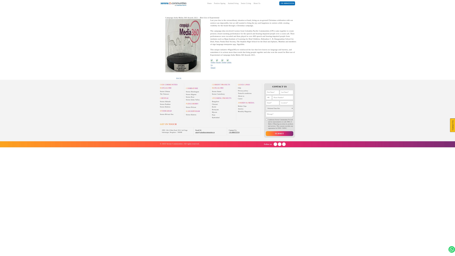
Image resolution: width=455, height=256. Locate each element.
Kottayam (215, 109)
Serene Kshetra (165, 107)
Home (209, 3)
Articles (240, 109)
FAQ (239, 88)
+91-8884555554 (287, 3)
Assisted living (233, 3)
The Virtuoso (164, 94)
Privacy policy (243, 91)
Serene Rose (190, 97)
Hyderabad (216, 117)
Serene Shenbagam (192, 92)
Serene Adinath (165, 101)
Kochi (214, 107)
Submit (279, 133)
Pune (213, 115)
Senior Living (246, 3)
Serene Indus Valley (193, 100)
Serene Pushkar (165, 104)
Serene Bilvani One (166, 114)
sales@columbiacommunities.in (205, 132)
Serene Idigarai (191, 94)
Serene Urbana (165, 91)
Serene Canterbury (218, 94)
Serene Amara (216, 91)
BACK (179, 78)
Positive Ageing (219, 3)
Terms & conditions (245, 93)
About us (241, 96)
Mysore (214, 112)
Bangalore (215, 101)
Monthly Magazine (244, 111)
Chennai (215, 104)
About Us (256, 3)
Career (240, 99)
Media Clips (242, 106)
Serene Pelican (191, 107)
